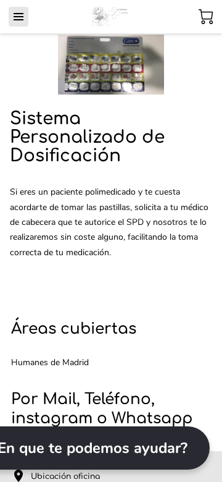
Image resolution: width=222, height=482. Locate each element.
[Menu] (18, 17)
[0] (206, 16)
